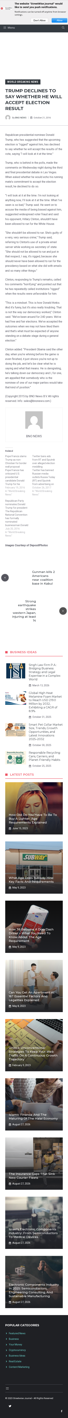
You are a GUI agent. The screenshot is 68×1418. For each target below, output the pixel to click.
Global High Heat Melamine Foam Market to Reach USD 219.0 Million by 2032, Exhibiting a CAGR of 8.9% (45, 702)
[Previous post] (5, 578)
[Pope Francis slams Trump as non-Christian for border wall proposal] (18, 475)
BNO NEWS (21, 117)
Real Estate (15, 1361)
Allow (59, 20)
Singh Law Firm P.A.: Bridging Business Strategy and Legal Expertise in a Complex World (45, 672)
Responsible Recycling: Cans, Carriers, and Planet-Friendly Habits (45, 756)
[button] (63, 27)
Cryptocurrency (17, 1350)
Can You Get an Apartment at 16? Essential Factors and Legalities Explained (31, 996)
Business (14, 1339)
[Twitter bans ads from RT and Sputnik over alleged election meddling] (45, 475)
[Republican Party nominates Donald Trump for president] (18, 518)
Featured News (17, 1333)
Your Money (15, 1344)
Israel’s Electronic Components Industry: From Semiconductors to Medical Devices (33, 1233)
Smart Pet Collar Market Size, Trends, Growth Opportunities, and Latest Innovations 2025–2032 (46, 732)
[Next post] (63, 611)
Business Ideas (17, 1355)
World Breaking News (22, 81)
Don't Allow (39, 20)
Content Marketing (19, 1367)
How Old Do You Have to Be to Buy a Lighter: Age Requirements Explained (33, 818)
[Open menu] (7, 1388)
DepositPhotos (39, 545)
